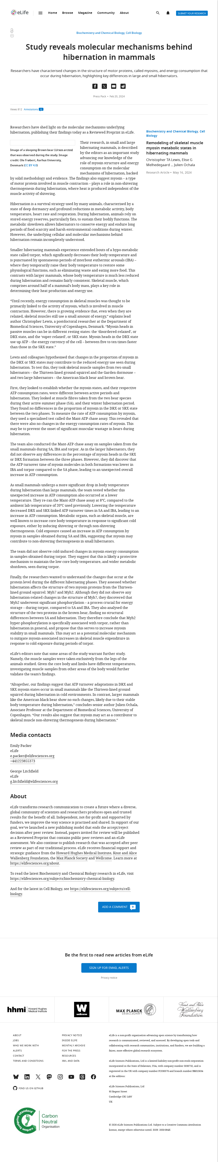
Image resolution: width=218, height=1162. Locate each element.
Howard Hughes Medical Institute (83, 853)
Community (106, 13)
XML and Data (71, 1061)
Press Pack (99, 96)
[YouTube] (71, 1078)
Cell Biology (134, 33)
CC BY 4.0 (31, 165)
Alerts (168, 13)
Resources (69, 1055)
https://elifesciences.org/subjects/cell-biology (70, 891)
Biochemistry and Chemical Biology (100, 33)
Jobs (16, 1040)
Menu (40, 13)
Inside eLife (69, 1040)
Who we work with (26, 1045)
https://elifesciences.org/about (34, 863)
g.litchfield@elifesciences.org (34, 781)
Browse (67, 13)
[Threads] (82, 1078)
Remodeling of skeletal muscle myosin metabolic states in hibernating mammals (174, 148)
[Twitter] (38, 1078)
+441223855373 (22, 761)
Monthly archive (73, 1045)
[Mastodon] (49, 1078)
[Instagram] (60, 1078)
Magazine (85, 13)
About (124, 13)
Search (158, 13)
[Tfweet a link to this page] (104, 86)
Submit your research (192, 13)
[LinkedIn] (27, 1078)
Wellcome (104, 858)
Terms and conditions (28, 1061)
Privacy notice (109, 978)
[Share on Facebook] (95, 86)
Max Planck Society (72, 858)
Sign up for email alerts (109, 968)
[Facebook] (93, 1078)
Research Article (157, 173)
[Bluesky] (16, 1078)
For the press (71, 1050)
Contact (18, 1055)
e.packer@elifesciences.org (32, 756)
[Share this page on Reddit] (123, 86)
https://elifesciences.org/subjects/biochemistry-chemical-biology (62, 878)
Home (52, 13)
